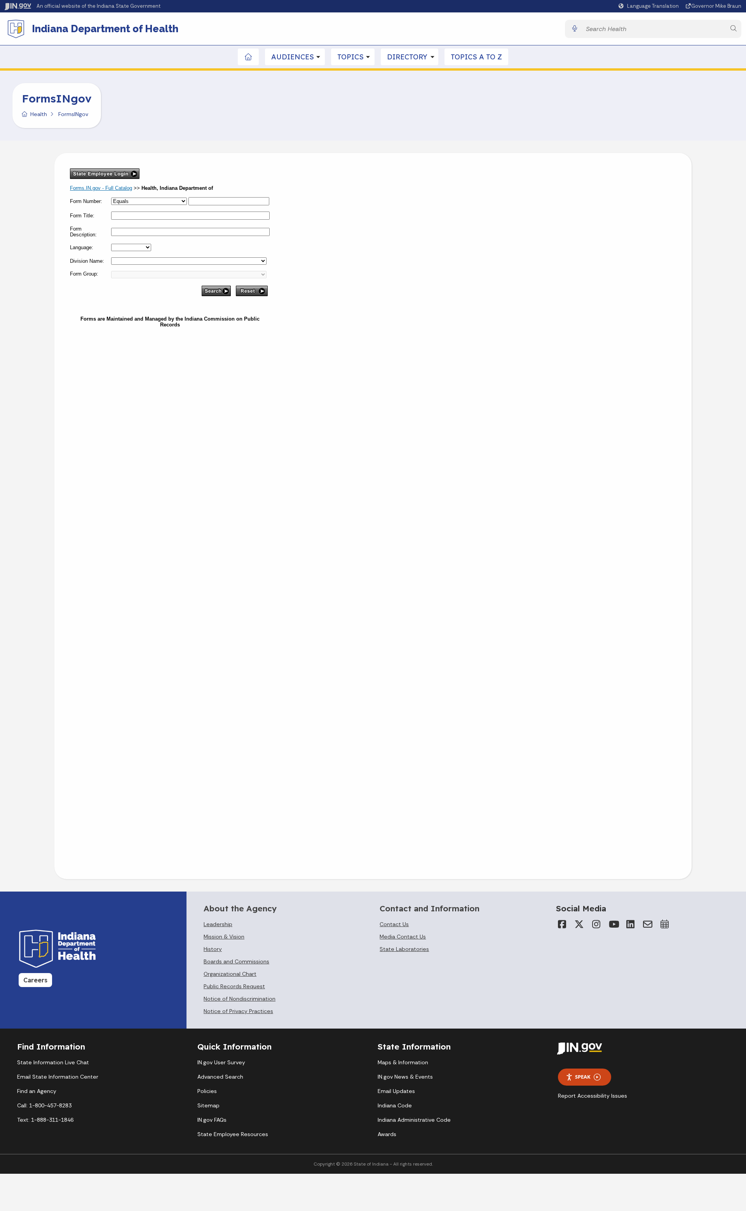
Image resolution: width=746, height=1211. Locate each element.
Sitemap (208, 1105)
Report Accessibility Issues (592, 1095)
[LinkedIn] (630, 924)
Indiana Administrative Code (414, 1119)
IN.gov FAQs (212, 1119)
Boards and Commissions (236, 961)
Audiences (292, 56)
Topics (350, 56)
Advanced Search (220, 1076)
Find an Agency (36, 1091)
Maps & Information (403, 1062)
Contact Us (394, 924)
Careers (35, 980)
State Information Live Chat (53, 1062)
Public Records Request (234, 986)
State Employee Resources (232, 1134)
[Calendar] (665, 924)
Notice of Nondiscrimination (239, 998)
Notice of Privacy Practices (238, 1011)
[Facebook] (562, 924)
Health (38, 114)
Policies (207, 1091)
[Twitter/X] (579, 924)
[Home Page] (248, 57)
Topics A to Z (476, 56)
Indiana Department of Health (105, 29)
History (213, 949)
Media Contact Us (403, 936)
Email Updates (396, 1091)
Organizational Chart (230, 973)
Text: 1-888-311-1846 (45, 1119)
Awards (387, 1134)
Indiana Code (395, 1105)
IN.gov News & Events (405, 1076)
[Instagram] (596, 924)
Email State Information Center (57, 1076)
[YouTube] (613, 924)
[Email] (647, 924)
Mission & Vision (224, 936)
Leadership (218, 924)
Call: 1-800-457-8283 (44, 1105)
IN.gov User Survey (221, 1062)
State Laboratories (404, 949)
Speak (583, 1076)
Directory (407, 56)
